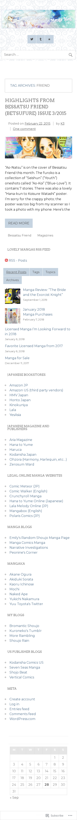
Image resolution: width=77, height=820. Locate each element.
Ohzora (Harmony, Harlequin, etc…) (38, 459)
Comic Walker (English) (28, 491)
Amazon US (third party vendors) (36, 390)
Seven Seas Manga (24, 667)
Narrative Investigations (28, 548)
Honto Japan (20, 400)
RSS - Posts (18, 260)
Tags (35, 272)
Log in (14, 704)
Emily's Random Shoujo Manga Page (39, 538)
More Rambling (22, 636)
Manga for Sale (17, 358)
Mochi (14, 589)
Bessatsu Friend (19, 235)
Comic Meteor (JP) (24, 486)
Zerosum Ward (21, 464)
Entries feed (19, 709)
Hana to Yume (21, 445)
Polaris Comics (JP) (24, 516)
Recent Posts (16, 272)
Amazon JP (18, 385)
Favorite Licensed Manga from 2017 (34, 346)
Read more (18, 223)
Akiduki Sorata (21, 579)
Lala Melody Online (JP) (28, 506)
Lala (12, 410)
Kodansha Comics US (26, 662)
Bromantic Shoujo (24, 626)
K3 (62, 123)
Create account (22, 699)
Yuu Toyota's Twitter (26, 604)
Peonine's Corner (23, 552)
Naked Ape (18, 594)
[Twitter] (32, 39)
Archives (12, 280)
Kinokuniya (18, 405)
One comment (24, 129)
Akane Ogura (20, 574)
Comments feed (22, 714)
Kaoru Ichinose (21, 584)
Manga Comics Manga (27, 543)
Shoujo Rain (19, 641)
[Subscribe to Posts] (6, 260)
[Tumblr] (40, 39)
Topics (50, 272)
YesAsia (15, 415)
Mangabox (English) (25, 511)
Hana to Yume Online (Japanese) (36, 501)
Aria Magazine (20, 440)
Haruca (15, 450)
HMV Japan (18, 395)
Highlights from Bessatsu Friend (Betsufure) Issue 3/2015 (35, 107)
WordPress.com (22, 719)
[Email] (49, 39)
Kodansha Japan (22, 455)
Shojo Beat (18, 672)
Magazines (45, 235)
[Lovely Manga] (38, 27)
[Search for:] (38, 55)
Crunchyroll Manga (25, 496)
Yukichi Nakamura (24, 599)
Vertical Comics (21, 677)
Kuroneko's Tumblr (25, 631)
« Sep (14, 798)
